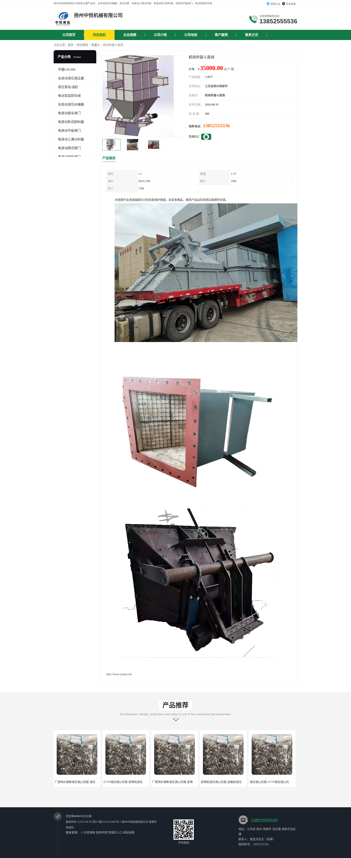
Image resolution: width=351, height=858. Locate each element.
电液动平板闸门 (69, 130)
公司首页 (68, 35)
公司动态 (190, 35)
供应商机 (99, 35)
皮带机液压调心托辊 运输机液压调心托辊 (178, 782)
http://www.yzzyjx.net (119, 674)
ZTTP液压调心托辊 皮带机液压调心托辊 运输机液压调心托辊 (93, 782)
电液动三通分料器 (71, 139)
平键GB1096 (67, 69)
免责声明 (101, 832)
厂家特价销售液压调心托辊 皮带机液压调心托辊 (133, 782)
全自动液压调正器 (71, 78)
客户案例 (221, 35)
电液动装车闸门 (69, 113)
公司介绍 (160, 35)
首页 (71, 44)
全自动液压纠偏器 (71, 104)
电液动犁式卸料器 (71, 122)
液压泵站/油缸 (68, 87)
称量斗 (95, 44)
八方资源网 (88, 832)
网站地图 (128, 832)
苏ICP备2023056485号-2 (107, 821)
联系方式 (251, 35)
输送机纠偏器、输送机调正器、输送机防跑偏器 (279, 782)
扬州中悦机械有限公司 (135, 821)
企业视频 (129, 35)
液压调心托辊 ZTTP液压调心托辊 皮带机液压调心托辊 (235, 782)
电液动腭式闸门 (69, 148)
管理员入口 (115, 832)
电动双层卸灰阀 (69, 95)
